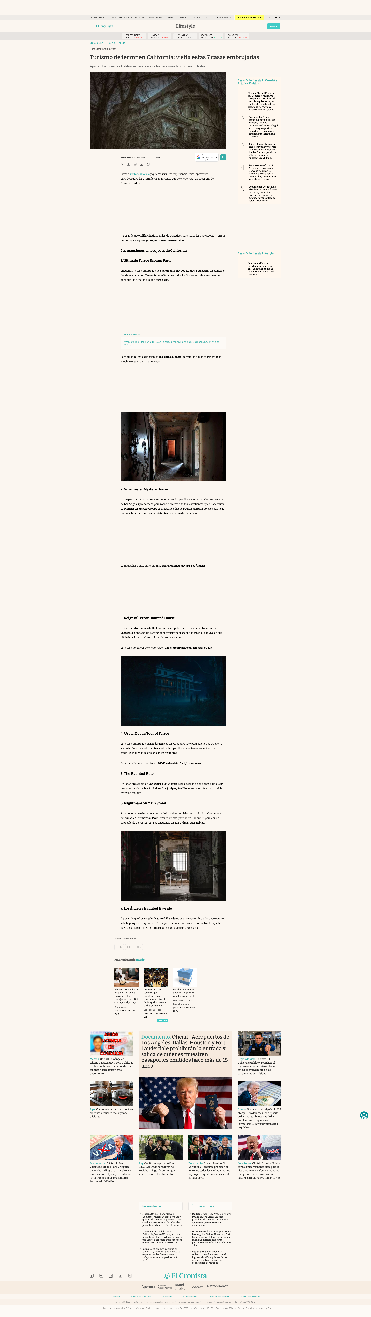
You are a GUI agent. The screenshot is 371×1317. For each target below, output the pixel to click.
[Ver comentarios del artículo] (154, 164)
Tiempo (183, 18)
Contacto (116, 1296)
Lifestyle (111, 43)
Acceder (274, 26)
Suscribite (167, 1296)
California (144, 174)
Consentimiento (224, 1302)
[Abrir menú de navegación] (91, 26)
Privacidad (207, 1302)
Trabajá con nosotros (250, 1296)
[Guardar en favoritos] (223, 157)
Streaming (171, 18)
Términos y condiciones (188, 1302)
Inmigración (155, 18)
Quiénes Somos (190, 1296)
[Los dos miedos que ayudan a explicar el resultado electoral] (185, 977)
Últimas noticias (99, 18)
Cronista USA (96, 43)
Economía (140, 18)
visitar (134, 174)
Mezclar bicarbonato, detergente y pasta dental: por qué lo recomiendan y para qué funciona (262, 269)
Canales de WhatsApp (141, 1296)
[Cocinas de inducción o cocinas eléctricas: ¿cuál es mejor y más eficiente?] (111, 1093)
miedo (122, 43)
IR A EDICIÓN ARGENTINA (249, 17)
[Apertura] (148, 1287)
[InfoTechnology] (217, 1287)
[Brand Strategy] (181, 1287)
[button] (364, 1115)
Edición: (272, 17)
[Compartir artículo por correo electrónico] (148, 164)
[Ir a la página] (105, 26)
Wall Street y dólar (121, 18)
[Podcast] (196, 1287)
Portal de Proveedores (219, 1296)
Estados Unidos (134, 947)
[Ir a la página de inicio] (185, 1276)
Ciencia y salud (199, 18)
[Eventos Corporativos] (165, 1287)
